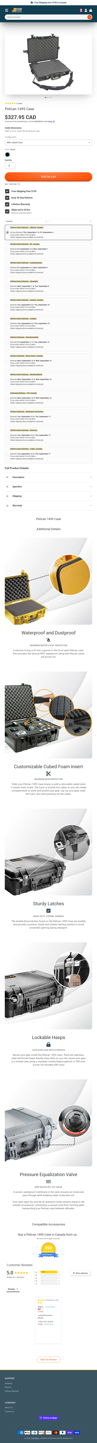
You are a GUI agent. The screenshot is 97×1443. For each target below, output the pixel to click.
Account (85, 10)
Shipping (8, 1383)
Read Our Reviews (49, 1359)
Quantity (8, 160)
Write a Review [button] (82, 1273)
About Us (9, 1407)
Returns (8, 1387)
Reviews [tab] (11, 1289)
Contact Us (9, 1411)
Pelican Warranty (12, 1391)
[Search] (89, 17)
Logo (17, 10)
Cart (90, 10)
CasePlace (35, 1438)
